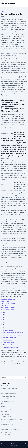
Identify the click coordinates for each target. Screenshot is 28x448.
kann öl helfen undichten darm (9, 307)
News (2, 11)
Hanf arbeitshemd (7, 340)
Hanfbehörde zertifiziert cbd (10, 347)
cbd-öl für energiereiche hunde (9, 303)
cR (3, 317)
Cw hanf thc (4, 391)
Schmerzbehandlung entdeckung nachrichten (14, 344)
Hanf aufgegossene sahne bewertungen (13, 332)
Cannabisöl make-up (8, 342)
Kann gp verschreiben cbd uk (8, 396)
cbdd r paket (4, 305)
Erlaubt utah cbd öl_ (6, 416)
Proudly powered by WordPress (8, 443)
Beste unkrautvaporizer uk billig (9, 388)
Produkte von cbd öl (6, 414)
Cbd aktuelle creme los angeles (9, 401)
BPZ (4, 319)
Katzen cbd (4, 406)
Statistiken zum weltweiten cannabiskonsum (12, 427)
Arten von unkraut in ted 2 (7, 404)
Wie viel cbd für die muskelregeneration (11, 419)
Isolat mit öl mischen (8, 330)
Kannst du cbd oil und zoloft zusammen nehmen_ (13, 422)
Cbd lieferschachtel (6, 386)
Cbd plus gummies (6, 432)
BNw (4, 314)
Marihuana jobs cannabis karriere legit (12, 335)
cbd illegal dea (5, 301)
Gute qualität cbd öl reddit (9, 337)
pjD (4, 312)
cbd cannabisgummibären (7, 309)
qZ (3, 324)
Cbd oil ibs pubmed (6, 434)
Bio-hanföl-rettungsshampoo (8, 409)
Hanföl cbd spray (5, 411)
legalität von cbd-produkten (8, 299)
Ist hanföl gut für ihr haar (7, 424)
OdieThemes (14, 445)
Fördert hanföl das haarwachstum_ (10, 429)
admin (2, 16)
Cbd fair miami (5, 398)
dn (3, 327)
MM (4, 322)
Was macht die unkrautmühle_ (8, 393)
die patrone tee (8, 3)
